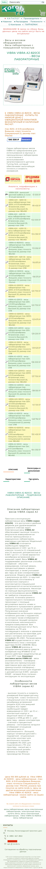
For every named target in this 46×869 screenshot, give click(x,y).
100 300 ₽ (14, 139)
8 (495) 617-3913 (14, 836)
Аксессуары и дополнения (33, 469)
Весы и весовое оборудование (14, 41)
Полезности (36, 21)
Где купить (34, 479)
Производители (31, 18)
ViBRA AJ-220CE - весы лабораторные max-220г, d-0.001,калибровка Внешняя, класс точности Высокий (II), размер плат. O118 (19, 305)
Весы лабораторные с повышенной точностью (18, 46)
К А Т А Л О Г (13, 18)
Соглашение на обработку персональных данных (23, 850)
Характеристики (13, 479)
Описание (13, 469)
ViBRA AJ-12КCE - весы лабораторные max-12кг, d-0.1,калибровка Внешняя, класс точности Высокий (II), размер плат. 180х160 (19, 449)
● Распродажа (21, 21)
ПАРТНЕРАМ (31, 24)
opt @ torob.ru (13, 844)
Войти (4, 2)
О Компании (14, 24)
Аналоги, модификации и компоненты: (22, 187)
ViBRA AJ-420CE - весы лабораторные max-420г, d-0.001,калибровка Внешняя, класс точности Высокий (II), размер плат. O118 (19, 362)
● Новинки (7, 21)
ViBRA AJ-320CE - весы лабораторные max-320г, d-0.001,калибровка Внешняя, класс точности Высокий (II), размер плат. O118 (19, 348)
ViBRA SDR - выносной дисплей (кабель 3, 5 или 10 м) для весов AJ (20, 194)
